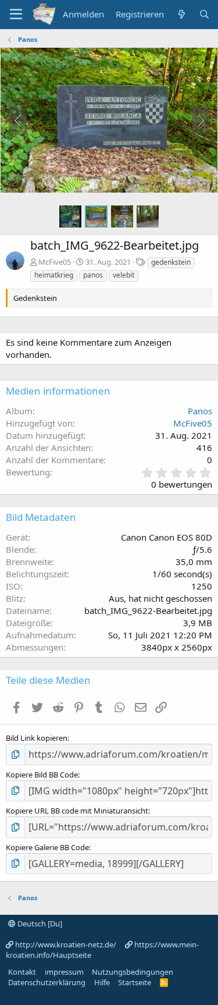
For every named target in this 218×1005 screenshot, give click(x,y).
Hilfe (102, 982)
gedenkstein (171, 262)
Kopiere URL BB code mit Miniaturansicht (77, 810)
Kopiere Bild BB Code (42, 774)
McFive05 (54, 262)
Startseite (134, 982)
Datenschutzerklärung (46, 982)
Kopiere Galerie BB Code (47, 847)
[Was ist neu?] (181, 14)
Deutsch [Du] (39, 923)
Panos (200, 411)
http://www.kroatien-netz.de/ (65, 944)
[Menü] (16, 14)
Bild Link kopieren (36, 738)
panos (93, 275)
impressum (64, 972)
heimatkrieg (53, 275)
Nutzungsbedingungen (132, 972)
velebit (123, 275)
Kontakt (22, 972)
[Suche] (204, 14)
